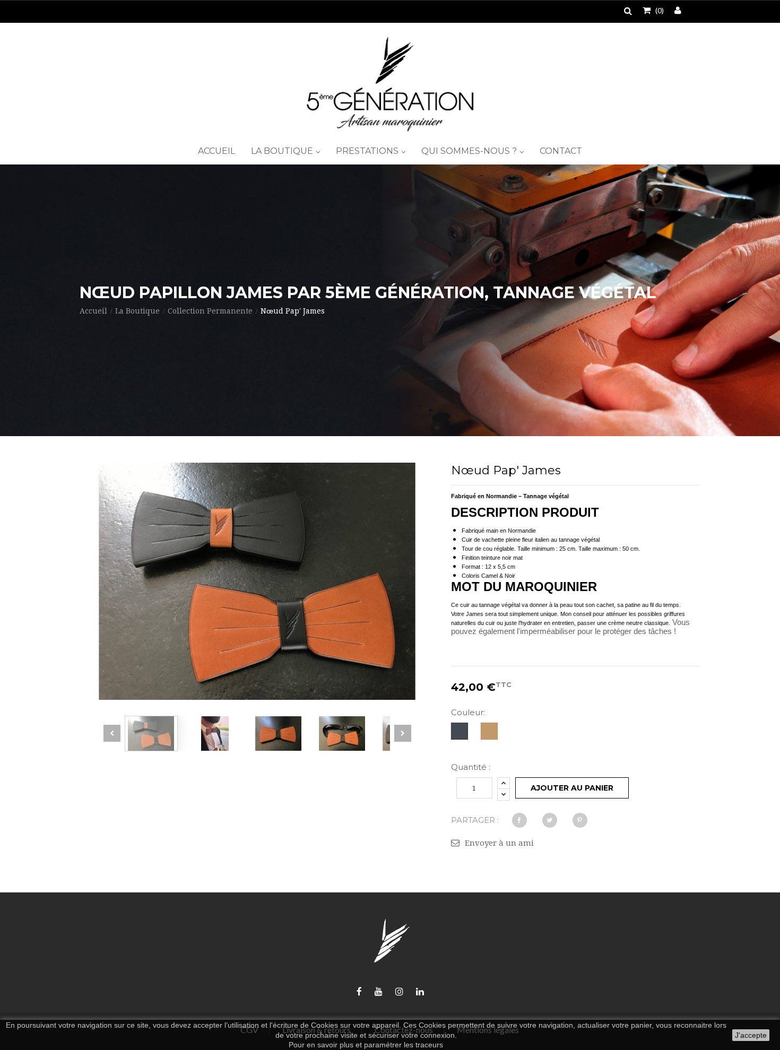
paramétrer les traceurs (403, 1044)
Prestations (368, 151)
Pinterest (580, 820)
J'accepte (751, 1035)
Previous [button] (111, 733)
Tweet (549, 820)
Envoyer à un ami (499, 843)
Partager (519, 820)
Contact (561, 151)
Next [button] (402, 733)
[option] (151, 733)
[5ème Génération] (390, 84)
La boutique (283, 151)
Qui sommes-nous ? (470, 151)
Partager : (475, 820)
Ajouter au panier (572, 788)
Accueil (216, 151)
